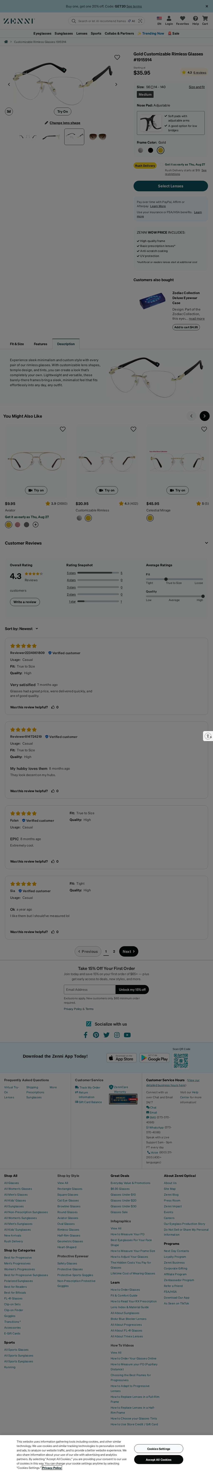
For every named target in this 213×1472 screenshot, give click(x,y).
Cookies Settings (158, 1448)
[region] (106, 1453)
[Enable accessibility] (208, 736)
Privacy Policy (52, 1467)
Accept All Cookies (159, 1459)
